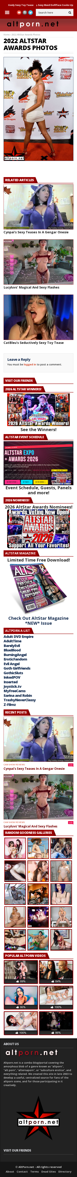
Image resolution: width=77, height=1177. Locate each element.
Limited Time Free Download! (38, 560)
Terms (34, 1171)
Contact (22, 1171)
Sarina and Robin (18, 695)
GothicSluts (13, 672)
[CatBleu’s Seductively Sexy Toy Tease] (38, 317)
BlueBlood (12, 650)
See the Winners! (38, 429)
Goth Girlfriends (17, 668)
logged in (30, 364)
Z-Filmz (10, 704)
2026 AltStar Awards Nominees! (38, 507)
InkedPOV (12, 677)
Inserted (11, 682)
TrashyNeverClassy (20, 700)
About (10, 1171)
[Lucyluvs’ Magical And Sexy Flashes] (38, 262)
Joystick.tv (12, 686)
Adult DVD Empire (18, 636)
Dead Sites (48, 1171)
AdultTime (12, 641)
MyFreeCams (14, 690)
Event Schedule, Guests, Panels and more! (39, 490)
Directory (64, 1171)
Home (7, 34)
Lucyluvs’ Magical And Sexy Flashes (31, 287)
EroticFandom (15, 659)
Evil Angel (12, 663)
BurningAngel (15, 654)
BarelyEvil (12, 645)
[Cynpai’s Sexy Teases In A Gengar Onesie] (38, 206)
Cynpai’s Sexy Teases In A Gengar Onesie (36, 232)
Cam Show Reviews (14, 765)
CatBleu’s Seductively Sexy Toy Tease (34, 342)
